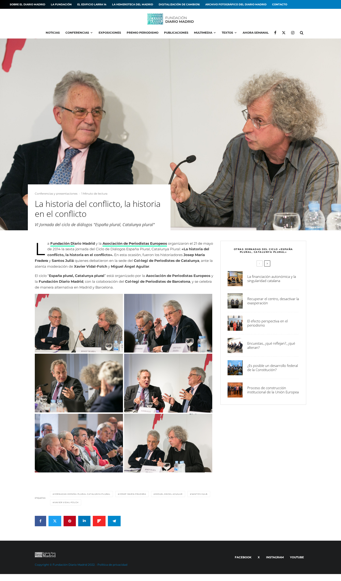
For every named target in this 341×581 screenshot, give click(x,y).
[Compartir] (40, 521)
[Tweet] (54, 521)
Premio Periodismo (142, 32)
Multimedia (203, 32)
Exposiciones (110, 32)
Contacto (279, 4)
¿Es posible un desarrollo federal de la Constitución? (272, 367)
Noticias (53, 32)
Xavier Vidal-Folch (66, 502)
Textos (227, 32)
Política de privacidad (112, 564)
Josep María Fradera (132, 494)
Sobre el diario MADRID (27, 4)
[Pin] (70, 521)
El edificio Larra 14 (91, 4)
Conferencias (77, 32)
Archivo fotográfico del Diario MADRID (236, 4)
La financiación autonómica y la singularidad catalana (271, 278)
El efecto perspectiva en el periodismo (267, 323)
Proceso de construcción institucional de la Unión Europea (273, 390)
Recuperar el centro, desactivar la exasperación (273, 301)
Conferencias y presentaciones (56, 193)
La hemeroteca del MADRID (132, 4)
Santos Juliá (200, 494)
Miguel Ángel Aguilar (169, 494)
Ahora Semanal (256, 32)
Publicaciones (176, 32)
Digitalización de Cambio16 (179, 4)
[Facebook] (275, 33)
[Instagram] (292, 33)
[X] (283, 33)
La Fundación (61, 4)
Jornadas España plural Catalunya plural (82, 494)
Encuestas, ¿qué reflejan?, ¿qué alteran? (271, 345)
